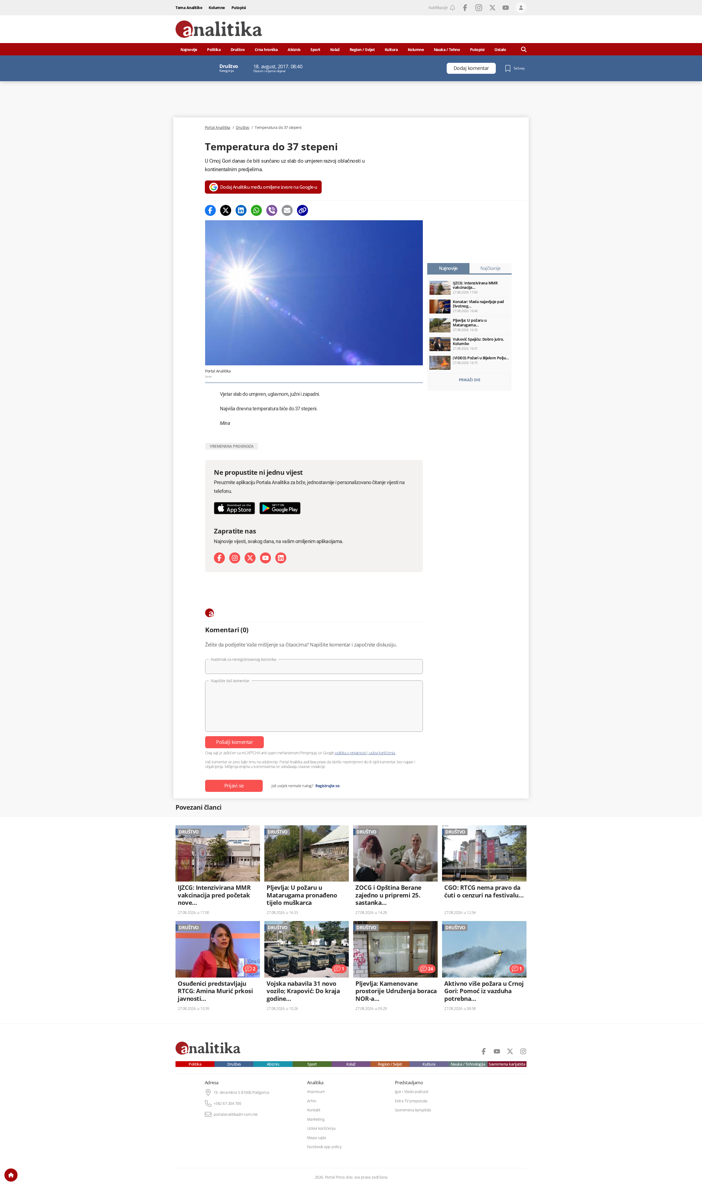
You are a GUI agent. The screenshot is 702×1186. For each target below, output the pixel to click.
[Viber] (271, 210)
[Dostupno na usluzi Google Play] (280, 508)
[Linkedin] (241, 210)
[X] (250, 557)
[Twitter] (225, 210)
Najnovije (188, 49)
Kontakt (313, 1110)
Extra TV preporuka (411, 1101)
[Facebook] (210, 210)
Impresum (316, 1091)
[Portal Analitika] (218, 29)
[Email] (287, 210)
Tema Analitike (189, 7)
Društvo (238, 49)
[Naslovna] (11, 1175)
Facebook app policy (324, 1146)
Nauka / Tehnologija (468, 1064)
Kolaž (335, 49)
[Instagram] (234, 557)
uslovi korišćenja (382, 752)
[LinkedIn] (280, 557)
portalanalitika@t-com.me (236, 1114)
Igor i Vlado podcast (411, 1091)
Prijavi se (234, 785)
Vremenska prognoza (231, 446)
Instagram (479, 8)
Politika (213, 49)
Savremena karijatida (507, 1064)
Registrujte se (327, 785)
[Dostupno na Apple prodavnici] (234, 508)
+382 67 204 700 (227, 1103)
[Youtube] (265, 557)
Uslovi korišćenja (321, 1128)
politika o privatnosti (350, 752)
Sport (315, 49)
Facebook (465, 7)
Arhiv (311, 1101)
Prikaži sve (469, 379)
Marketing (316, 1119)
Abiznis (294, 49)
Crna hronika (266, 49)
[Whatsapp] (256, 210)
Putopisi (238, 7)
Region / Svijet (362, 49)
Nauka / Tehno (447, 49)
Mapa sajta (316, 1137)
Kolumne (217, 7)
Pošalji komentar (234, 742)
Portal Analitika (217, 127)
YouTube (505, 7)
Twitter (492, 7)
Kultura (391, 49)
